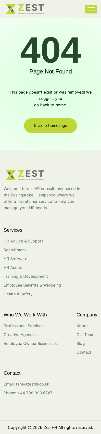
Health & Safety (18, 293)
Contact (83, 352)
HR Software (15, 258)
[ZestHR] (25, 8)
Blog (80, 343)
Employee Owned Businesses (31, 343)
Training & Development (26, 276)
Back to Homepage (50, 125)
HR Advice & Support (23, 241)
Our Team (85, 334)
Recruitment (15, 249)
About (82, 325)
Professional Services (23, 325)
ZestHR (50, 427)
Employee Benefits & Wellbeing (32, 285)
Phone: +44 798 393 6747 (28, 392)
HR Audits (13, 267)
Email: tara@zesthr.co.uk (26, 384)
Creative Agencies (21, 334)
